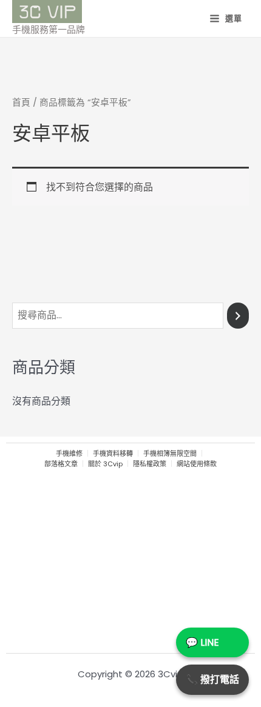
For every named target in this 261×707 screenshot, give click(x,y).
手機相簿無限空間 (170, 453)
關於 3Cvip (105, 464)
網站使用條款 (197, 464)
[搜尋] (238, 316)
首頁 (21, 102)
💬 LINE (202, 642)
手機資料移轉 (113, 453)
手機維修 (69, 453)
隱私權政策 (149, 464)
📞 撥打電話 (212, 679)
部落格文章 (61, 464)
